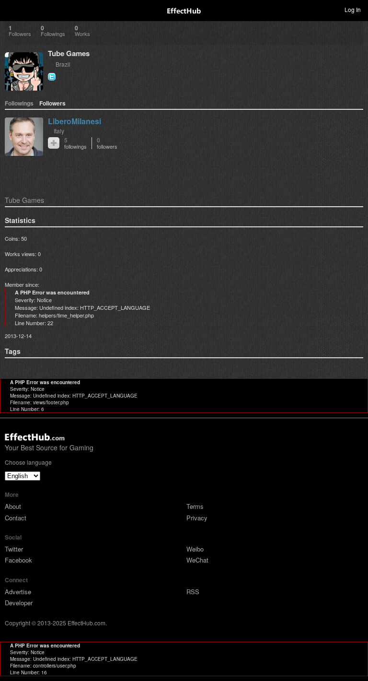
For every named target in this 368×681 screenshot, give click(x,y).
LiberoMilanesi (74, 121)
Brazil (63, 64)
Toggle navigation (11, 9)
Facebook (18, 559)
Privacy (196, 517)
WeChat (197, 559)
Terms (195, 506)
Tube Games (69, 53)
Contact (15, 517)
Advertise (18, 591)
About (13, 506)
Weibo (195, 548)
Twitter (14, 548)
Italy (59, 131)
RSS (192, 591)
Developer (19, 602)
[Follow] (53, 143)
